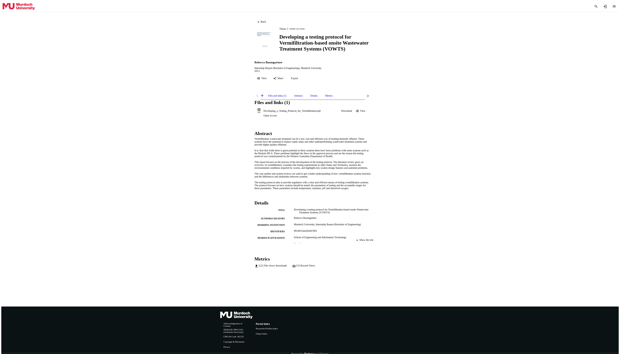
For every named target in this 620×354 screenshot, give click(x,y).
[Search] (596, 6)
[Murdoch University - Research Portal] (19, 6)
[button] (346, 111)
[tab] (277, 96)
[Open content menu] (614, 6)
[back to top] (262, 96)
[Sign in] (605, 6)
